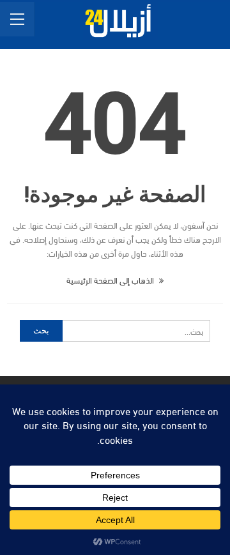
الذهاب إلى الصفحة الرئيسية (111, 279)
